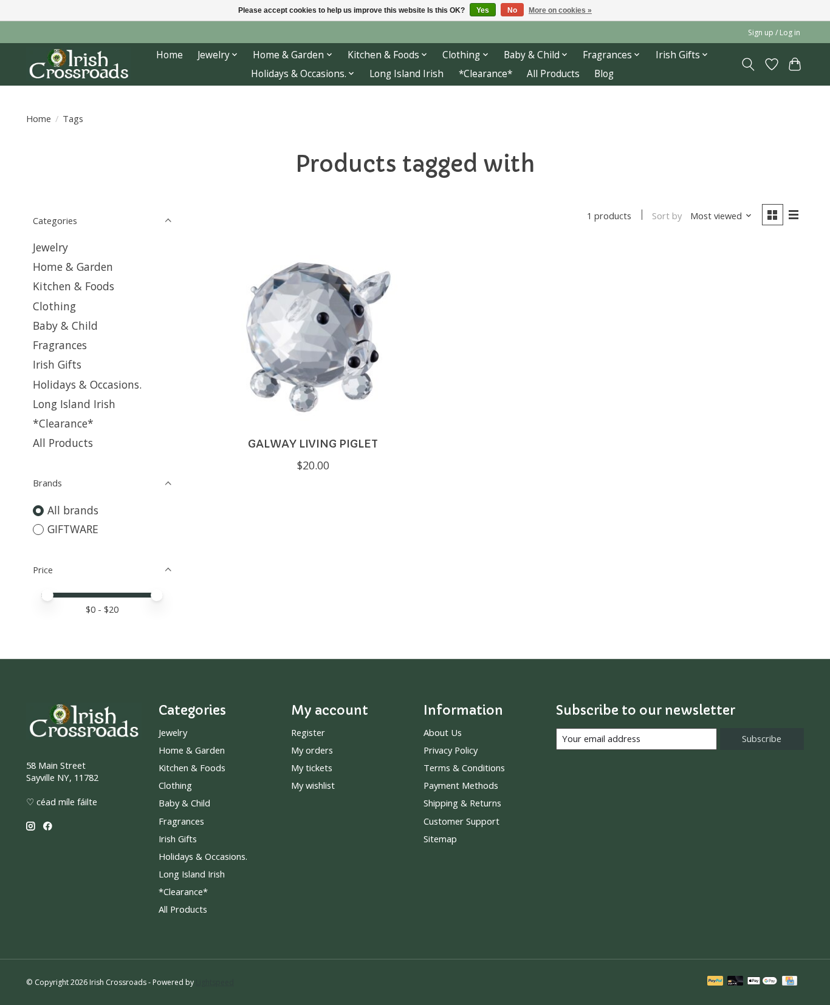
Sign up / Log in (774, 32)
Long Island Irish (406, 73)
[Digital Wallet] (762, 982)
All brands (72, 510)
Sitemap (440, 839)
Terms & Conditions (464, 767)
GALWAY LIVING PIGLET (313, 444)
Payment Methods (461, 785)
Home (169, 55)
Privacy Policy (451, 750)
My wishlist (313, 785)
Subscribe (761, 738)
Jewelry (50, 247)
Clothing (54, 306)
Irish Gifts (57, 364)
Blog (604, 73)
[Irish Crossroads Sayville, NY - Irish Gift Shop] (78, 64)
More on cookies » (560, 10)
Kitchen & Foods (73, 286)
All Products (553, 73)
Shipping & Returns (462, 803)
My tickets (311, 767)
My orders (312, 750)
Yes (482, 10)
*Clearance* (485, 73)
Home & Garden (73, 266)
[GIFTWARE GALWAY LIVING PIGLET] (313, 336)
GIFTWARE (72, 529)
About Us (443, 732)
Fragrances (60, 345)
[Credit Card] (789, 982)
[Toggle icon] (748, 64)
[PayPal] (715, 982)
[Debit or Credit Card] (735, 982)
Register (308, 732)
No (512, 10)
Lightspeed (215, 982)
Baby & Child (65, 325)
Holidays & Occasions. (87, 384)
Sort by (667, 216)
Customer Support (461, 821)
